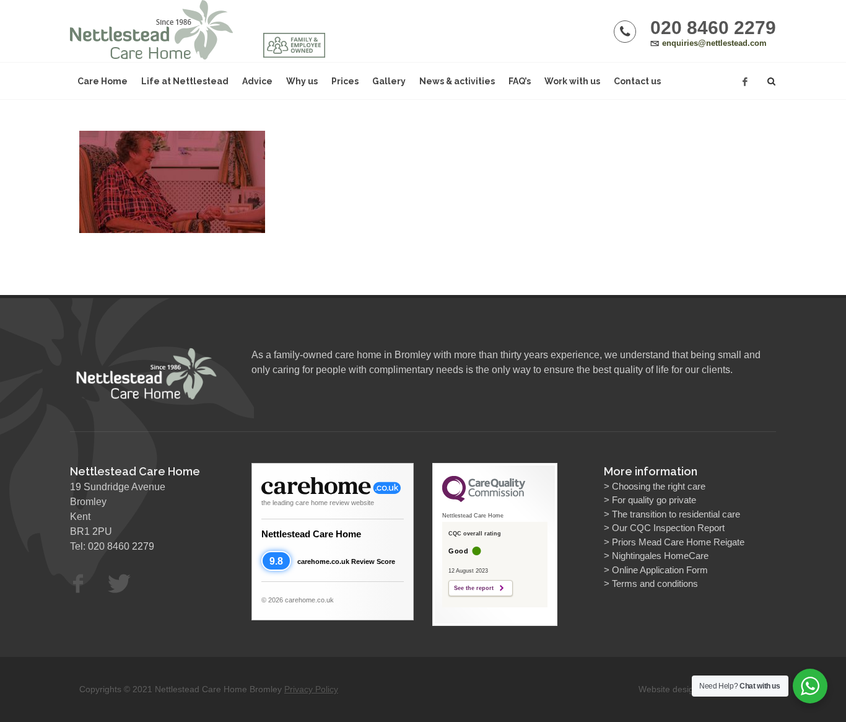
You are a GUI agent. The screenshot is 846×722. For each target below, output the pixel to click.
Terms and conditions (655, 583)
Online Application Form (660, 570)
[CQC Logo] (483, 499)
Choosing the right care (658, 486)
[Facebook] (745, 82)
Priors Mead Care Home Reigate (678, 542)
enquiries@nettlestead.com (714, 43)
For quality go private (654, 500)
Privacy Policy (311, 689)
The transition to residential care (676, 514)
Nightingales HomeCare (660, 555)
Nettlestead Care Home (311, 534)
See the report (474, 588)
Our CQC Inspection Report (668, 527)
